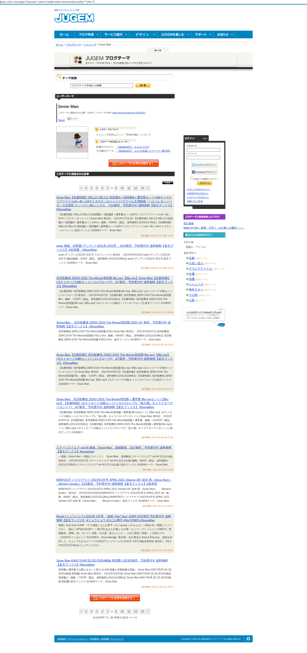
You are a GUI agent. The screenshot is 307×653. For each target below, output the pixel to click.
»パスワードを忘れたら (198, 197)
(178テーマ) (218, 269)
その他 (193, 295)
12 (135, 188)
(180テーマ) (210, 290)
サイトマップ (117, 639)
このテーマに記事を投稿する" (115, 597)
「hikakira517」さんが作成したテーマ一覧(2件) (143, 150)
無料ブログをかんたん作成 (66, 10)
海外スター (196, 289)
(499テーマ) (201, 258)
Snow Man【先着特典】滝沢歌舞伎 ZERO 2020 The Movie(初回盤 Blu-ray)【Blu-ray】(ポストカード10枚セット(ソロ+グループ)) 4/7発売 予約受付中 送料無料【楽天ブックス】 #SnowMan (114, 358)
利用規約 (61, 639)
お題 (192, 300)
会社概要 (105, 639)
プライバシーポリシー (78, 639)
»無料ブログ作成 (195, 201)
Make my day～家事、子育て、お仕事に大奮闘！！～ (214, 227)
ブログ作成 (87, 34)
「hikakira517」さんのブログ (133, 146)
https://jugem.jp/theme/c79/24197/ (129, 113)
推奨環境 (94, 639)
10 (122, 188)
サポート (202, 34)
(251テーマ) (201, 274)
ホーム (64, 34)
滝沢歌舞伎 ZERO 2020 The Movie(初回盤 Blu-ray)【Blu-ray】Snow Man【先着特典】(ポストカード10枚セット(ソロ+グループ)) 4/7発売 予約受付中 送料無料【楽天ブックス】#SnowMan (114, 282)
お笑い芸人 (196, 263)
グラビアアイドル (200, 268)
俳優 (192, 279)
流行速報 (189, 223)
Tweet (61, 120)
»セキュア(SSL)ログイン (198, 189)
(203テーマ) (201, 279)
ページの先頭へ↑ (248, 638)
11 (129, 188)
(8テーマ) (199, 300)
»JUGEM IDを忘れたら (197, 193)
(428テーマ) (210, 284)
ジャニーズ (196, 284)
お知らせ (224, 34)
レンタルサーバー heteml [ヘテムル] (204, 312)
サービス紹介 (114, 34)
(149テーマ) (204, 295)
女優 (192, 274)
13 (142, 188)
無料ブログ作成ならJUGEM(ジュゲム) (74, 20)
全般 (192, 258)
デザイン (143, 34)
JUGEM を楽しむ (174, 34)
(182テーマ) (210, 263)
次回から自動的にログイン (206, 179)
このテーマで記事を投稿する (134, 163)
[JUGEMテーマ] (158, 50)
